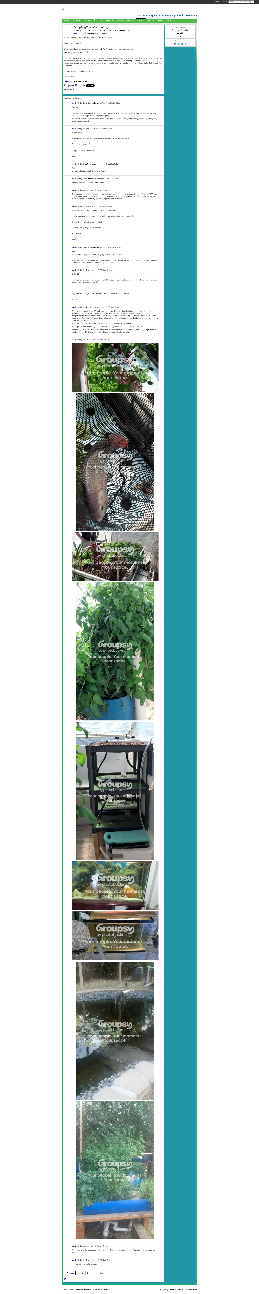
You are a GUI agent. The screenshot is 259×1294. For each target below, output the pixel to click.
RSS (65, 1279)
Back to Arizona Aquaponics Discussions (92, 34)
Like (69, 81)
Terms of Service (190, 1290)
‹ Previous (70, 1273)
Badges (163, 1290)
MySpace (70, 86)
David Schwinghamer (91, 103)
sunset (85, 190)
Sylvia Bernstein (84, 1290)
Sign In (224, 2)
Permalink (73, 103)
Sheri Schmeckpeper (91, 164)
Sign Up (218, 2)
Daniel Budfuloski (89, 179)
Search (256, 2)
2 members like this (81, 81)
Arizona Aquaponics (122, 30)
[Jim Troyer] (67, 33)
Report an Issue (175, 1290)
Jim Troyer (86, 30)
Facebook (81, 86)
